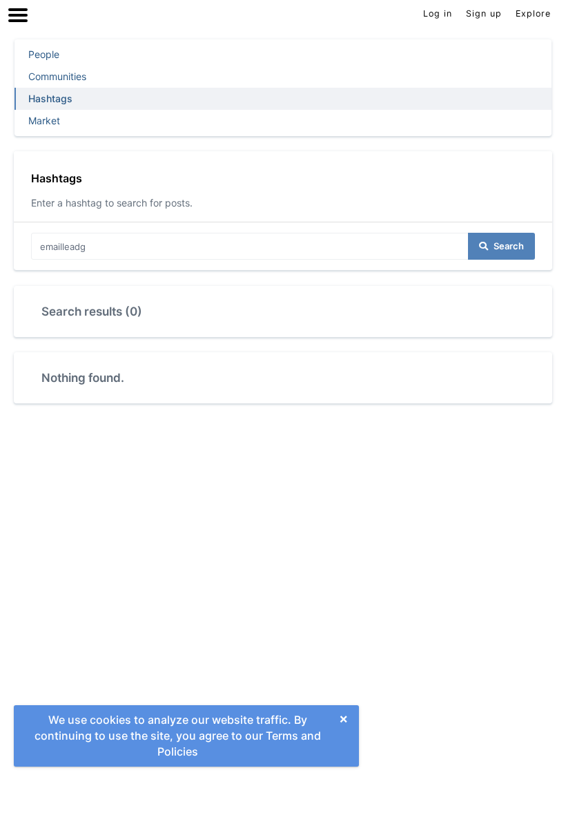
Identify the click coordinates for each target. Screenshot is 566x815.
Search (509, 245)
